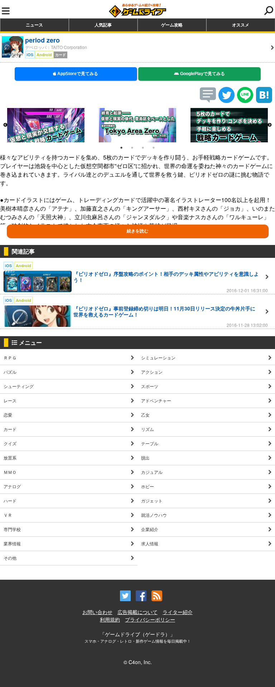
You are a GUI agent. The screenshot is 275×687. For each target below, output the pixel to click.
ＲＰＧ (10, 357)
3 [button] (142, 147)
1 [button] (121, 147)
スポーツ (149, 386)
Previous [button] (5, 125)
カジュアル (152, 472)
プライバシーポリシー (150, 619)
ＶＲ (8, 515)
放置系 (10, 458)
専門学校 (12, 529)
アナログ (12, 486)
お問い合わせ (97, 611)
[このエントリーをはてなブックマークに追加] (264, 100)
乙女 (145, 415)
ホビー (147, 486)
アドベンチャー (156, 400)
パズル (10, 372)
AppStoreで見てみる (77, 73)
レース (10, 400)
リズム (147, 429)
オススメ (240, 24)
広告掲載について (137, 611)
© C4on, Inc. (138, 662)
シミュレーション (158, 357)
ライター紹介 (178, 611)
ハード (10, 500)
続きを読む (137, 231)
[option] (46, 125)
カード (10, 429)
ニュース (34, 24)
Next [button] (269, 125)
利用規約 (110, 619)
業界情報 (12, 543)
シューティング (19, 386)
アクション (152, 372)
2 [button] (132, 147)
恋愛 (8, 415)
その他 (10, 558)
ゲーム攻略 (172, 24)
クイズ (10, 443)
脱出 (145, 458)
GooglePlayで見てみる (202, 73)
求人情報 (149, 543)
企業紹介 (149, 529)
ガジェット (152, 500)
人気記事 (103, 24)
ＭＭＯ (10, 472)
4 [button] (153, 147)
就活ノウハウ (154, 515)
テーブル (149, 443)
